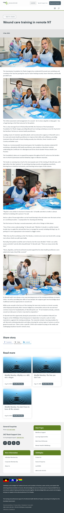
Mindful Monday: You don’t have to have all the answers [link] (17, 408)
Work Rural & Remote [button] (41, 441)
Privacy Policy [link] (17, 505)
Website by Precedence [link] (9, 509)
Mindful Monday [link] (18, 384)
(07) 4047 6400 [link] (11, 429)
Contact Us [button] (38, 457)
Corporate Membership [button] (11, 462)
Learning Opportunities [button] (41, 437)
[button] (55, 7)
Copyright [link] (30, 505)
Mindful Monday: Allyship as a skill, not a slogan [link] (17, 376)
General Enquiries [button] (56, 3)
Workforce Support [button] (40, 432)
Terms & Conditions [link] (8, 505)
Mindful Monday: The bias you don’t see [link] (44, 376)
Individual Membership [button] (11, 457)
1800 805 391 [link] (20, 437)
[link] (10, 3)
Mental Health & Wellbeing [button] (42, 445)
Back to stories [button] (10, 17)
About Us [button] (7, 466)
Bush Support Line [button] (43, 3)
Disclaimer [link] (24, 505)
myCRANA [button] (33, 3)
